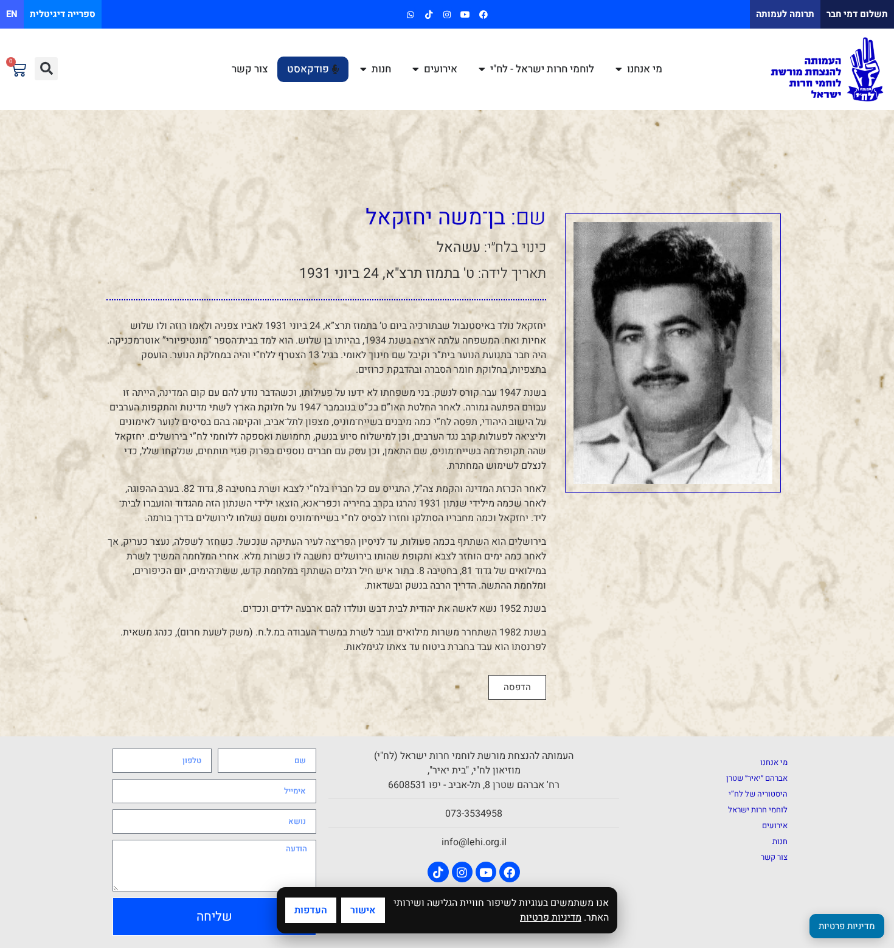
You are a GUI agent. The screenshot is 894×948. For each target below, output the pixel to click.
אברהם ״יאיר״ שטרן (757, 778)
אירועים (775, 825)
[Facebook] (483, 14)
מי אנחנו (774, 762)
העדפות (310, 910)
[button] (46, 68)
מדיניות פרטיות (550, 917)
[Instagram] (446, 14)
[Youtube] (465, 14)
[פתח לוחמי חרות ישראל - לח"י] (482, 69)
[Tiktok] (428, 14)
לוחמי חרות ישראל (758, 809)
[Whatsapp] (410, 14)
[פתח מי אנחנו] (619, 69)
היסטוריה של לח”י (758, 794)
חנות (780, 841)
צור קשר (774, 857)
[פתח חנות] (363, 69)
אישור (363, 910)
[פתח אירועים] (416, 69)
